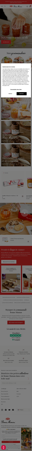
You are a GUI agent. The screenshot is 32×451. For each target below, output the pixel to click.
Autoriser (21, 93)
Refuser (10, 93)
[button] (3, 447)
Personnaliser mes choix (16, 89)
